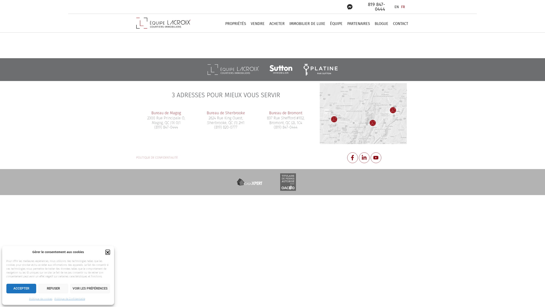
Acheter (277, 23)
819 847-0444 (376, 6)
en (396, 7)
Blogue (381, 23)
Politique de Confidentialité (69, 298)
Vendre (258, 23)
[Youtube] (376, 157)
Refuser (53, 288)
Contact (400, 23)
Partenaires (358, 23)
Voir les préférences (90, 288)
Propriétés (235, 23)
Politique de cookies (40, 298)
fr (403, 7)
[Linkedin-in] (364, 157)
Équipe (336, 23)
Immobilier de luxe (307, 23)
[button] (108, 252)
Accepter (21, 288)
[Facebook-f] (352, 157)
